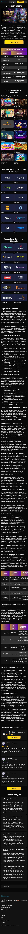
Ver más (14, 788)
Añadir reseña (14, 737)
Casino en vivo (9, 96)
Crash (15, 95)
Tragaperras (22, 95)
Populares (3, 95)
